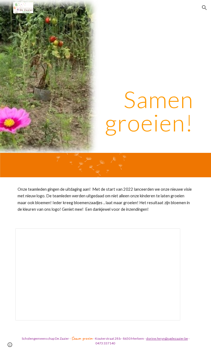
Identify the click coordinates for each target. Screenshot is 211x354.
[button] (6, 7)
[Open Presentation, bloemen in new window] (170, 235)
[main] (120, 76)
